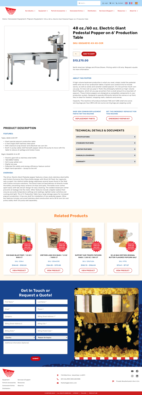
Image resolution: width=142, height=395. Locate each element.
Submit (36, 358)
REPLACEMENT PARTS (85, 119)
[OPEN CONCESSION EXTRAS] (84, 11)
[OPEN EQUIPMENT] (47, 11)
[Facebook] (137, 371)
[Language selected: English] (132, 3)
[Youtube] (132, 371)
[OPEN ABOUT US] (137, 11)
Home (4, 19)
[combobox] (88, 3)
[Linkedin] (137, 376)
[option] (131, 3)
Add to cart (89, 54)
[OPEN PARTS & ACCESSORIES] (66, 11)
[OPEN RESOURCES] (126, 11)
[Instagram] (132, 376)
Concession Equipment (17, 19)
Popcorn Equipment (35, 19)
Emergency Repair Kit (119, 119)
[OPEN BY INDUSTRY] (34, 11)
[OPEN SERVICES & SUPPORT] (114, 11)
